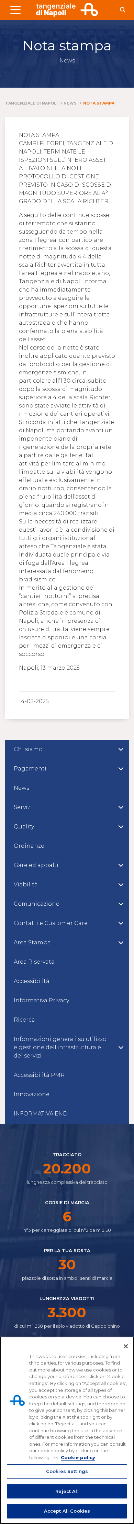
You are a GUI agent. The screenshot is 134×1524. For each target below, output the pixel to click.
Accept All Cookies (67, 1511)
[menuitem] (67, 749)
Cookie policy (78, 1457)
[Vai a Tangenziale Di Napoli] (67, 10)
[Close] (125, 1346)
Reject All (66, 1491)
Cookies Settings (67, 1471)
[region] (67, 1430)
